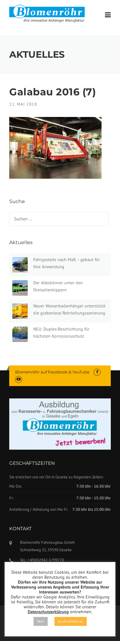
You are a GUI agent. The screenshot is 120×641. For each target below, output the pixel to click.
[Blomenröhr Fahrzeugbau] (49, 13)
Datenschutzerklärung (48, 611)
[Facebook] (97, 372)
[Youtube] (18, 379)
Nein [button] (40, 621)
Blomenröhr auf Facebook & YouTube (52, 371)
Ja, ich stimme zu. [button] (70, 621)
